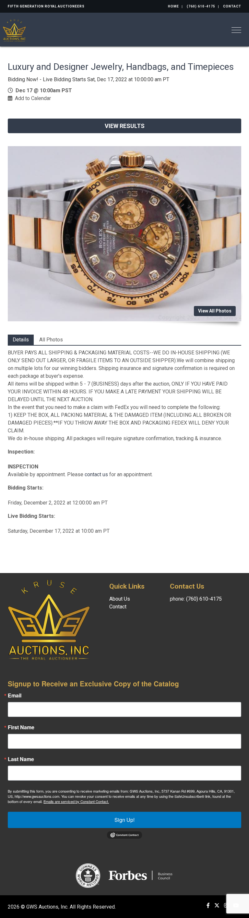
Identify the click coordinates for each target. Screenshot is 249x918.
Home (173, 6)
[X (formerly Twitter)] (216, 905)
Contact (232, 6)
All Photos (51, 340)
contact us (96, 474)
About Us (119, 599)
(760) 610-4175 (201, 6)
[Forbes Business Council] (141, 875)
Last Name (21, 759)
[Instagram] (226, 905)
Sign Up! (124, 819)
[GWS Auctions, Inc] (14, 29)
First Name (21, 727)
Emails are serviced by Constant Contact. (76, 801)
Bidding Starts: (25, 488)
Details (21, 340)
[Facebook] (208, 905)
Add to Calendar (33, 98)
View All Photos (214, 310)
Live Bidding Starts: (31, 516)
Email (14, 695)
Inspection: (21, 452)
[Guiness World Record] (88, 875)
